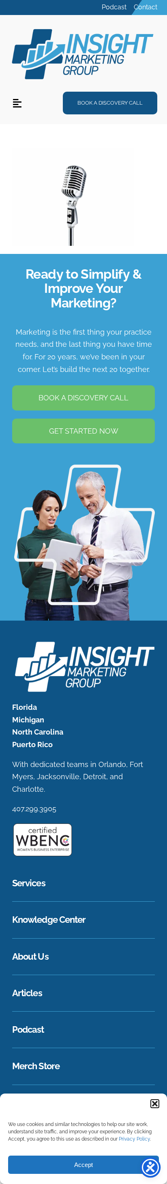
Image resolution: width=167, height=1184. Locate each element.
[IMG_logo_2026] (83, 643)
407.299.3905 (34, 808)
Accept (83, 1164)
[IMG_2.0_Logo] (83, 28)
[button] (155, 1104)
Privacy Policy (134, 1139)
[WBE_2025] (42, 826)
